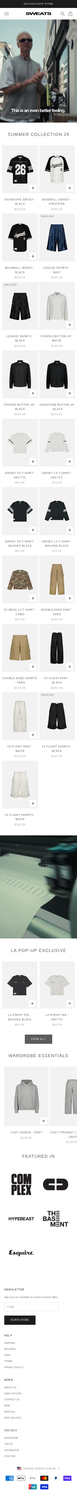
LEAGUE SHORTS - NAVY (57, 270)
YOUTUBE (10, 1456)
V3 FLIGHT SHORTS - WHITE (20, 817)
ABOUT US (10, 1387)
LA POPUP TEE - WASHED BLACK (19, 1017)
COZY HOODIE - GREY (27, 1132)
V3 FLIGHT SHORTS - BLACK (57, 748)
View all (38, 1039)
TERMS (8, 1361)
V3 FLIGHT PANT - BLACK (57, 680)
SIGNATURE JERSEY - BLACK (20, 201)
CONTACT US (11, 1399)
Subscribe (19, 1319)
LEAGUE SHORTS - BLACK (20, 338)
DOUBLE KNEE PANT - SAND (57, 612)
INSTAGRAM (11, 1438)
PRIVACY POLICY (13, 1367)
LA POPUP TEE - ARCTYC (57, 1017)
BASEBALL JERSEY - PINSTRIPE (57, 201)
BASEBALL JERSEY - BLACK (20, 270)
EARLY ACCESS (12, 1393)
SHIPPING (9, 1343)
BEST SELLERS (12, 1417)
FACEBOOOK (11, 1450)
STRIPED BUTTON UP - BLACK (20, 407)
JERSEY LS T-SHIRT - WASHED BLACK (56, 543)
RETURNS (10, 1349)
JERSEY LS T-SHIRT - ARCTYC (56, 475)
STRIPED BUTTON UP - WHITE (56, 338)
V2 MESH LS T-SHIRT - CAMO (20, 612)
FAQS (7, 1355)
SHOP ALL (9, 1411)
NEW (7, 1405)
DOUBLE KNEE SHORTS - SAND (20, 680)
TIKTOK (8, 1444)
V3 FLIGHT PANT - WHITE (20, 748)
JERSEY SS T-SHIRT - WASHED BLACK (20, 543)
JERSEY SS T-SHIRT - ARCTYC (20, 475)
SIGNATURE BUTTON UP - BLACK (56, 407)
